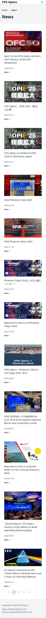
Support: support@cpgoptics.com (17, 612)
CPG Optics (9, 2)
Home (4, 10)
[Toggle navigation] (42, 2)
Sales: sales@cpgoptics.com (14, 609)
